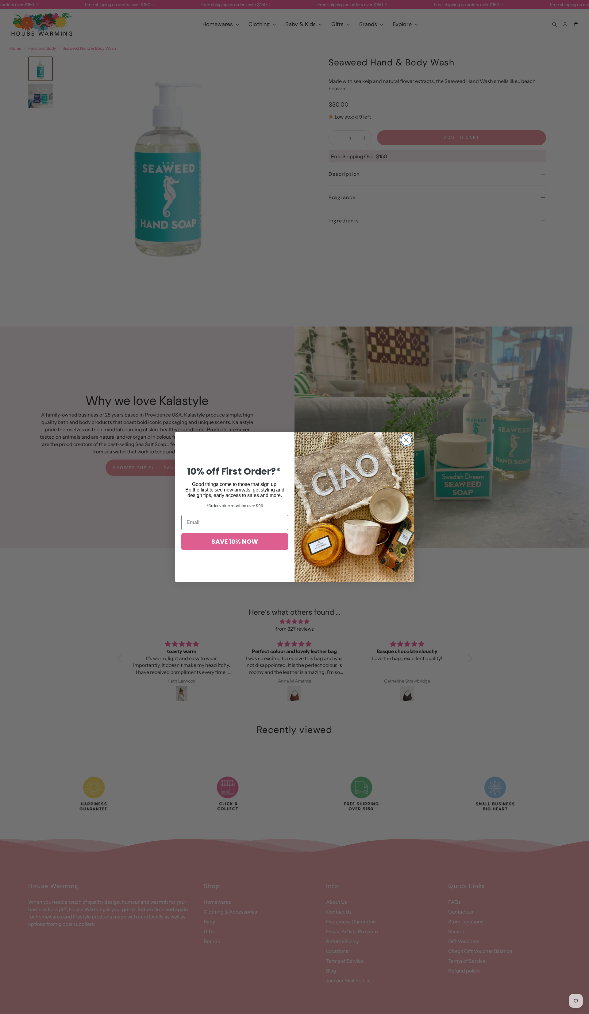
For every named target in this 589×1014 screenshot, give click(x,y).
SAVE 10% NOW (234, 541)
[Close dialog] (406, 440)
